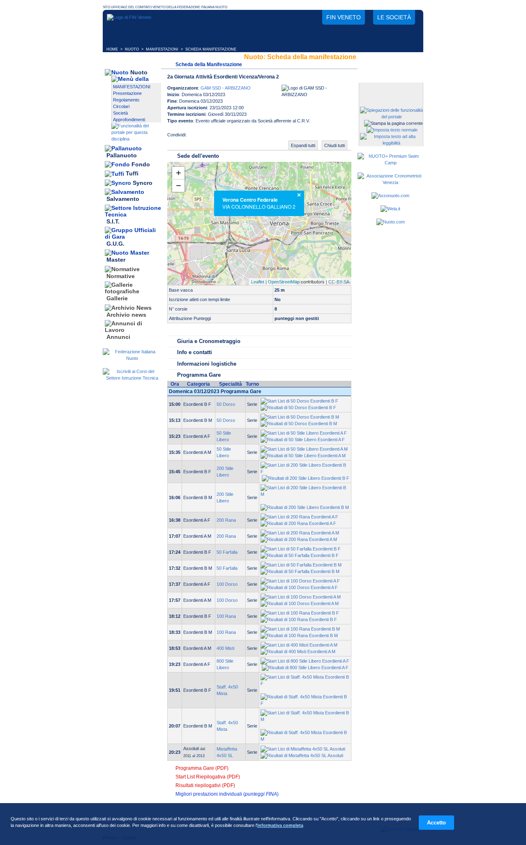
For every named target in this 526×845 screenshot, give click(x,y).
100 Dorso (227, 584)
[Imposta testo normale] (392, 129)
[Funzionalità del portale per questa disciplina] (136, 138)
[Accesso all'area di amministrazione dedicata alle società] (390, 89)
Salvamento (122, 199)
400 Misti (225, 648)
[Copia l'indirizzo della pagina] (244, 137)
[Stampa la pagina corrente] (393, 123)
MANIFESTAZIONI (162, 49)
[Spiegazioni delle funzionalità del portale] (391, 116)
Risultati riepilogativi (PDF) (205, 785)
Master (115, 260)
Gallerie (117, 298)
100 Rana (226, 616)
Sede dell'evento (198, 156)
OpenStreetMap (284, 281)
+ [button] (178, 173)
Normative (120, 276)
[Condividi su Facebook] (195, 137)
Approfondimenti (129, 119)
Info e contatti (194, 352)
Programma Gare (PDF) (201, 768)
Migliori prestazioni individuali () (227, 794)
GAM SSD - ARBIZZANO (226, 87)
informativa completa (280, 825)
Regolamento (126, 99)
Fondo (141, 164)
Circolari (121, 106)
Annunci (118, 337)
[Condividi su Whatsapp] (228, 137)
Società (120, 113)
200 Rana (226, 520)
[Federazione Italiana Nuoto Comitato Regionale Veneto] (129, 17)
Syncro (142, 183)
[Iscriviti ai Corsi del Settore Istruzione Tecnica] (132, 377)
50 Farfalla (227, 552)
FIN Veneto (343, 17)
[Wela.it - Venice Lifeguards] (390, 208)
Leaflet (257, 281)
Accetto (436, 823)
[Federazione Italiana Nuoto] (132, 358)
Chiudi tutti (334, 145)
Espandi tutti (303, 145)
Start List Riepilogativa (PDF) (207, 777)
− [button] (178, 185)
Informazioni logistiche (206, 364)
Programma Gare (199, 375)
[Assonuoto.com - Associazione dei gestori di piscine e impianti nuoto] (390, 195)
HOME (112, 49)
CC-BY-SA (338, 281)
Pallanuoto (121, 155)
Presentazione (127, 93)
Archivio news (126, 314)
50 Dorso (226, 404)
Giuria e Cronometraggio (208, 341)
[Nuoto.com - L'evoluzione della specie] (390, 221)
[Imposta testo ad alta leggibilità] (391, 142)
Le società (394, 17)
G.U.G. (115, 243)
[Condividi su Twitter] (211, 137)
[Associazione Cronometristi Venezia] (390, 182)
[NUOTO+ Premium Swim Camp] (390, 162)
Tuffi (132, 173)
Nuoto (139, 72)
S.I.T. (113, 221)
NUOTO (132, 49)
